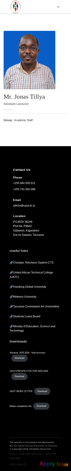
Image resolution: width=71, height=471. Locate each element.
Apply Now (53, 463)
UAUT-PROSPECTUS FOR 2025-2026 (29, 371)
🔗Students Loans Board (25, 316)
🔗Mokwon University (23, 296)
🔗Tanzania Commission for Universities (34, 306)
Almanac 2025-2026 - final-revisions (27, 352)
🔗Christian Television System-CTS (32, 262)
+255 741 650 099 (24, 189)
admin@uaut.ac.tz (24, 205)
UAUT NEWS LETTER (21, 391)
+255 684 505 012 (24, 183)
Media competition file (21, 406)
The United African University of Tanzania (35, 446)
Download (19, 358)
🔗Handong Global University (28, 286)
